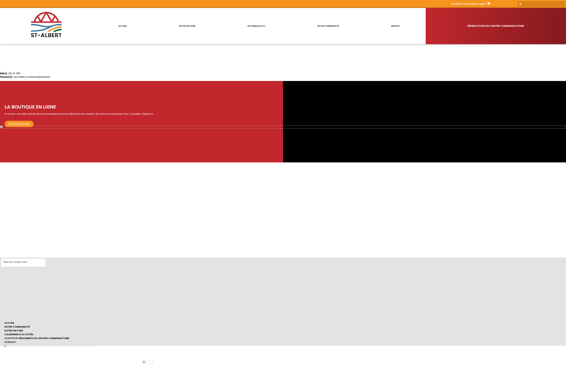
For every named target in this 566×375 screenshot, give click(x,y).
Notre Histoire (13, 330)
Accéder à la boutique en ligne (468, 3)
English (395, 26)
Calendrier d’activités (18, 334)
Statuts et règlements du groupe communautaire (36, 338)
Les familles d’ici (256, 26)
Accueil (123, 26)
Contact (10, 342)
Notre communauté (328, 26)
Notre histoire (187, 26)
